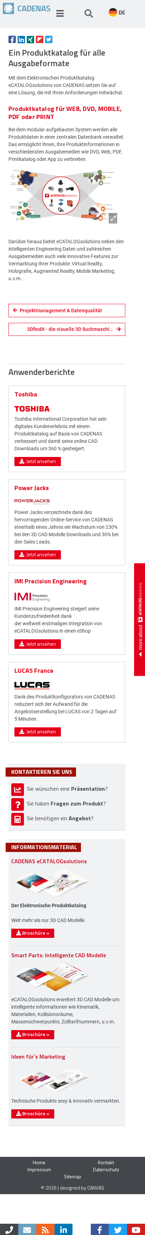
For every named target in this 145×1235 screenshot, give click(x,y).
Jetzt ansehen (40, 461)
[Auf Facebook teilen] (12, 39)
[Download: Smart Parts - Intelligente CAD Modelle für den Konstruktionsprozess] (50, 991)
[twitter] (118, 1229)
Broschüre (35, 932)
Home (39, 1162)
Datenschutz (106, 1169)
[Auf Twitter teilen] (48, 39)
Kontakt (106, 1162)
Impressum (39, 1169)
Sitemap (72, 1176)
